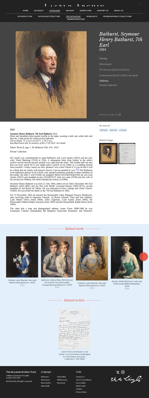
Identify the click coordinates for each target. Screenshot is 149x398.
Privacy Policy (81, 392)
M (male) (122, 130)
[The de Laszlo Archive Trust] (74, 3)
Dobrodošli (45, 386)
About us (118, 10)
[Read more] (22, 276)
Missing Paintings (76, 19)
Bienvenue (45, 380)
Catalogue (54, 10)
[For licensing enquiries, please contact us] (120, 114)
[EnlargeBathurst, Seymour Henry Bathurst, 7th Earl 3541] (108, 153)
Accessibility (81, 383)
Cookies (79, 389)
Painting (113, 130)
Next (141, 28)
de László (38, 10)
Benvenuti (61, 383)
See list (136, 28)
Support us (102, 10)
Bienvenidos (46, 383)
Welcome (45, 377)
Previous (132, 28)
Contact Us (80, 377)
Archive (70, 10)
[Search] (141, 4)
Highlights (91, 16)
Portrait (104, 130)
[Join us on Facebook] (113, 372)
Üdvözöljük (61, 377)
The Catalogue (73, 16)
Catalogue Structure (49, 16)
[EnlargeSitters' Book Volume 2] (126, 153)
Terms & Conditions (84, 380)
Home (25, 10)
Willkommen (62, 380)
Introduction (25, 16)
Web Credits (81, 386)
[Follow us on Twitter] (118, 372)
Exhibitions (85, 10)
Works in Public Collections (117, 16)
